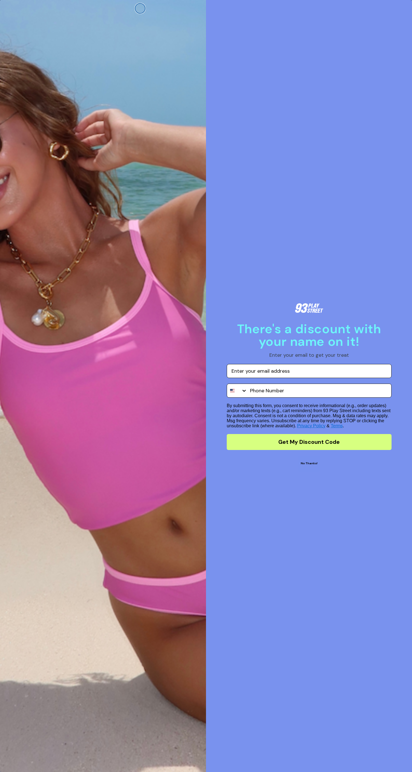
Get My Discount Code (309, 442)
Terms (337, 425)
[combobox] (237, 390)
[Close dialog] (140, 8)
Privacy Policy (311, 425)
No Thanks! (309, 463)
